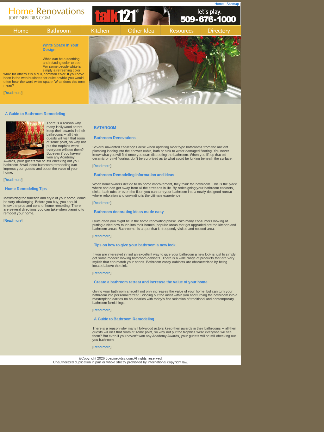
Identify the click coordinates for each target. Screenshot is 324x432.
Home (219, 4)
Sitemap (233, 4)
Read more (13, 93)
